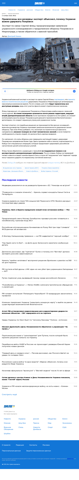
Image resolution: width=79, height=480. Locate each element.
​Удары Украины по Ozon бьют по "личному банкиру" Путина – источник (34, 320)
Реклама (46, 445)
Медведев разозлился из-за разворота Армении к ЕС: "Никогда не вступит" (36, 185)
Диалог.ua (70, 458)
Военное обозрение (13, 13)
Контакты (33, 445)
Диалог (4, 13)
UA (75, 3)
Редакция (20, 445)
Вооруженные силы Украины (12, 168)
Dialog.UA (11, 163)
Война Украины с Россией (49, 171)
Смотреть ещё (9, 394)
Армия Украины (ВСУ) (32, 168)
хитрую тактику (54, 163)
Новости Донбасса (32, 171)
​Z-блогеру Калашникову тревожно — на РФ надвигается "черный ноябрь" (35, 236)
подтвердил (59, 99)
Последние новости (14, 180)
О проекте (6, 445)
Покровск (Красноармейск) (50, 168)
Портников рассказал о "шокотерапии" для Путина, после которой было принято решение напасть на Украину (35, 337)
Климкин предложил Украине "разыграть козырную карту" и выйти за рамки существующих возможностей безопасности (37, 303)
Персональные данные (11, 451)
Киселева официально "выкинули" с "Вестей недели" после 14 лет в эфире (36, 371)
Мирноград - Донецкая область (13, 171)
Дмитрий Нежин (14, 36)
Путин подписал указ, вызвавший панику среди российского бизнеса (34, 278)
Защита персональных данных (38, 451)
